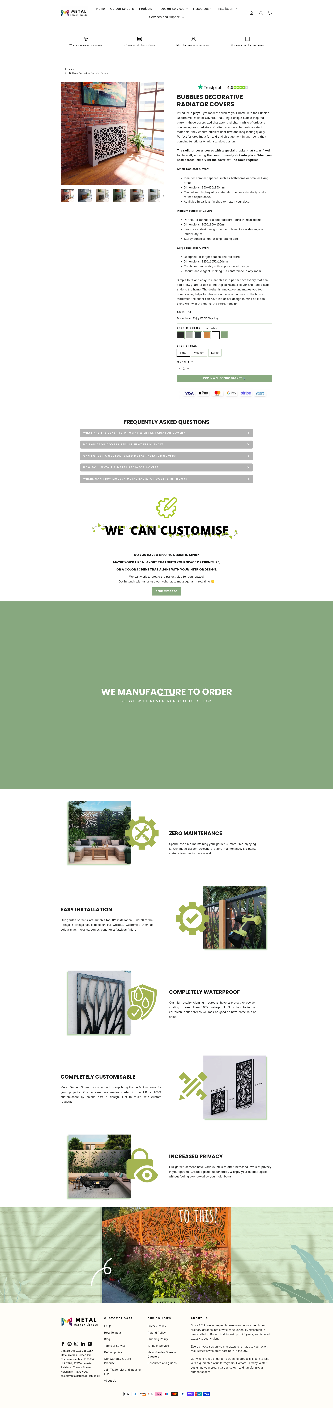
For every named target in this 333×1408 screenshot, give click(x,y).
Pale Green (224, 335)
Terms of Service (115, 1345)
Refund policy (113, 1352)
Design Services (173, 8)
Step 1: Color (197, 328)
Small (183, 352)
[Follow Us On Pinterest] (69, 1343)
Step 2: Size (187, 346)
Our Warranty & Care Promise (117, 1361)
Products (146, 8)
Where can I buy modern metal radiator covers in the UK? (135, 479)
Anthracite (198, 335)
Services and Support (165, 17)
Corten (207, 335)
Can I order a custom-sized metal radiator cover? (129, 456)
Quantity (185, 361)
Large (215, 352)
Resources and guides (162, 1363)
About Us (110, 1380)
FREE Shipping (209, 318)
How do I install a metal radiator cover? (121, 467)
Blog (107, 1339)
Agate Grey (189, 335)
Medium (199, 352)
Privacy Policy (156, 1326)
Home (100, 8)
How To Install (113, 1332)
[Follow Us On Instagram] (76, 1343)
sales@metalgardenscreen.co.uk (80, 1375)
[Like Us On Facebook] (63, 1343)
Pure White (215, 335)
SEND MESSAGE (166, 591)
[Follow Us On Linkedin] (83, 1343)
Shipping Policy (157, 1339)
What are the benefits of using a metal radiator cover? (134, 432)
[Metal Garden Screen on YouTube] (90, 1343)
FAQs (107, 1326)
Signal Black (180, 335)
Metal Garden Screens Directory (162, 1354)
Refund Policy (156, 1332)
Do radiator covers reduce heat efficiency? (123, 444)
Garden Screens (122, 8)
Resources (201, 8)
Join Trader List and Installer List (122, 1372)
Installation (225, 8)
